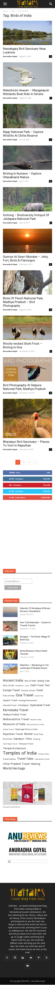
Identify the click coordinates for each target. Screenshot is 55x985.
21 (50, 264)
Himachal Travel (9, 705)
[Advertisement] (27, 534)
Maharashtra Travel (16, 719)
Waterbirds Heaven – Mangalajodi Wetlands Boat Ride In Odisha (26, 92)
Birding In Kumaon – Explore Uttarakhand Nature (22, 175)
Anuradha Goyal (10, 56)
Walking (35, 763)
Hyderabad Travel (40, 705)
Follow (46, 479)
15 (50, 56)
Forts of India (9, 695)
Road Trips (38, 734)
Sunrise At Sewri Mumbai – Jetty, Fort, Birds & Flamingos (25, 258)
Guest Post (39, 696)
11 (50, 140)
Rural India (7, 739)
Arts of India (30, 680)
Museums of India (14, 724)
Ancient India (13, 680)
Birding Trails (43, 680)
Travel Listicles (9, 759)
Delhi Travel (37, 685)
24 (50, 393)
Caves (27, 685)
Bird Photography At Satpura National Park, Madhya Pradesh (24, 387)
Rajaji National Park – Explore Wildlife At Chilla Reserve (23, 133)
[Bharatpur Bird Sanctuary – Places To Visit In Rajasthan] (27, 418)
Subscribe (45, 497)
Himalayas (23, 705)
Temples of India (20, 753)
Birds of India (8, 685)
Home (5, 11)
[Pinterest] (39, 958)
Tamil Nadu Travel (10, 744)
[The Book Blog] (27, 834)
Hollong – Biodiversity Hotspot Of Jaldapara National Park (26, 217)
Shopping (36, 739)
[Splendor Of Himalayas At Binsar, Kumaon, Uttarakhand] (10, 612)
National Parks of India (35, 724)
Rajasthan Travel (13, 733)
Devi (47, 685)
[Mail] (31, 958)
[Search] (51, 4)
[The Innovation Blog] (27, 851)
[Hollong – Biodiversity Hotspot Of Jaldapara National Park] (27, 199)
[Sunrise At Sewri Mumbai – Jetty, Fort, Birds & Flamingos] (27, 241)
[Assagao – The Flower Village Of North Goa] (10, 640)
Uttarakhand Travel (42, 759)
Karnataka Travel (15, 709)
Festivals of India (28, 690)
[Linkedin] (23, 958)
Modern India (36, 719)
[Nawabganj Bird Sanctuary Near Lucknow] (27, 33)
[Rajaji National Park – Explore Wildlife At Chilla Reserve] (27, 116)
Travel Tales (25, 758)
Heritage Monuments (27, 700)
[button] (5, 4)
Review (28, 733)
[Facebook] (7, 958)
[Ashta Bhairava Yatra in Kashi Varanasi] (10, 654)
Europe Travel (11, 690)
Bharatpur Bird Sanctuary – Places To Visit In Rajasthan (26, 443)
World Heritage (14, 768)
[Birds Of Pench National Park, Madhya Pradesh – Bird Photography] (27, 282)
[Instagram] (15, 958)
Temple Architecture (14, 748)
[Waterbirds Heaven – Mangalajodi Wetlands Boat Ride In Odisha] (27, 74)
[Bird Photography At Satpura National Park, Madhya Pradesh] (27, 369)
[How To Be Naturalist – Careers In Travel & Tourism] (10, 626)
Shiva (29, 738)
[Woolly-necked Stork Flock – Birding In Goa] (27, 328)
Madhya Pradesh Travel (14, 714)
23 (50, 181)
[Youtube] (28, 966)
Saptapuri (18, 738)
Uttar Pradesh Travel (16, 763)
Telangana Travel (26, 744)
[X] (47, 958)
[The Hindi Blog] (27, 865)
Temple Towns (43, 754)
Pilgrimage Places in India (26, 729)
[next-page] (35, 462)
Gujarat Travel (10, 700)
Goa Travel (24, 695)
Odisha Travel (8, 729)
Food (39, 690)
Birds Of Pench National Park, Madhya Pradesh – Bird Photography (23, 302)
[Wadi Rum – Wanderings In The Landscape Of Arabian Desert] (10, 669)
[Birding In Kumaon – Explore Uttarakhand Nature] (27, 158)
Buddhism (20, 685)
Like (48, 472)
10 (50, 310)
